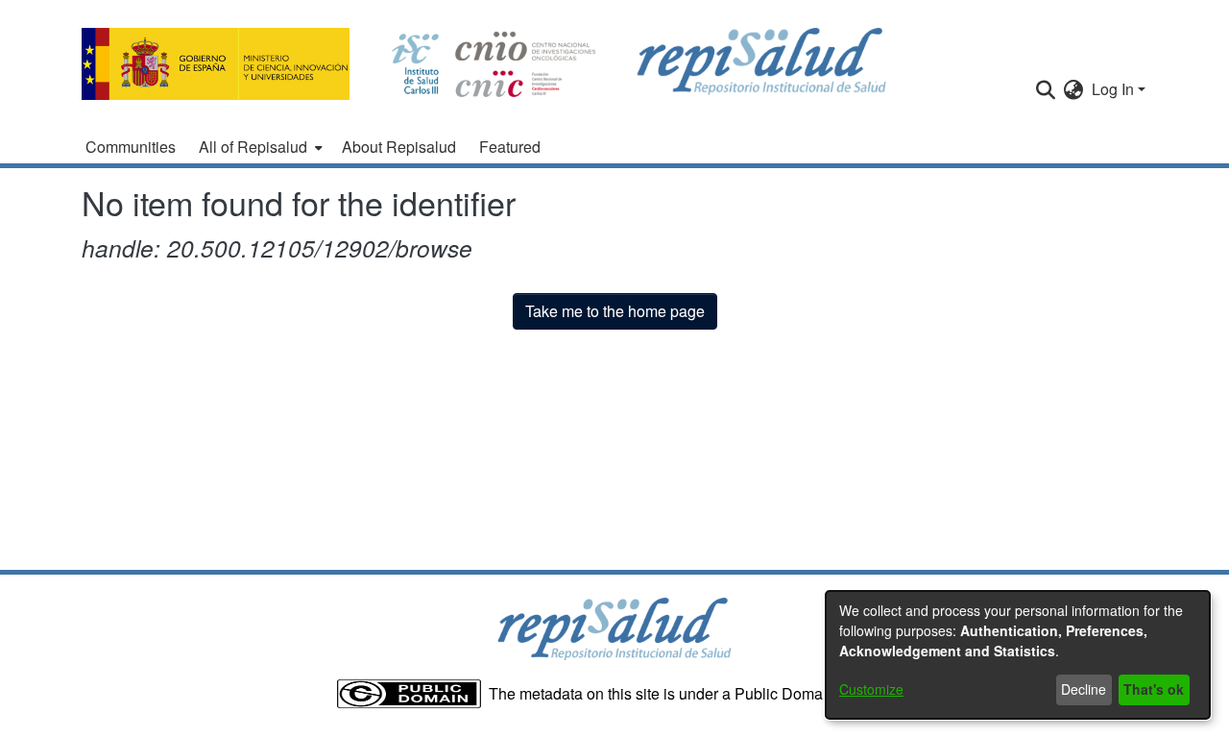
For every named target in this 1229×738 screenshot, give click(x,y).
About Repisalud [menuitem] (399, 146)
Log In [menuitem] (1113, 89)
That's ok (1153, 689)
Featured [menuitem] (510, 146)
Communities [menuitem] (130, 146)
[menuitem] (259, 147)
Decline (1083, 689)
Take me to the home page (615, 311)
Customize (871, 689)
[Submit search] (1046, 89)
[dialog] (1018, 655)
